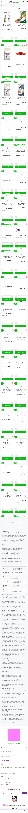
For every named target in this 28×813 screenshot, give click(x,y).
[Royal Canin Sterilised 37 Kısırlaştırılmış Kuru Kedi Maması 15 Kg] (7, 201)
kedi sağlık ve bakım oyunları (11, 670)
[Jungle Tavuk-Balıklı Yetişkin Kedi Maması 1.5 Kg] (20, 148)
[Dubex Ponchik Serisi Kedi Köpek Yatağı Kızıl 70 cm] (7, 360)
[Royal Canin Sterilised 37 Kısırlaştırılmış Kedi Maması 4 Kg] (7, 53)
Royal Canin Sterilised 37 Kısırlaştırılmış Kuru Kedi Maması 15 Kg (7, 204)
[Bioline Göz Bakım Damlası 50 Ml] (7, 333)
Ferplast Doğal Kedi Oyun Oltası (20, 443)
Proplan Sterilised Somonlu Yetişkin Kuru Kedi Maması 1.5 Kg (21, 310)
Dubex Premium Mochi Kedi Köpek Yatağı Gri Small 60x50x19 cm (7, 257)
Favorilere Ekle (13, 45)
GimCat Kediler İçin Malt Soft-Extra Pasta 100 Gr (7, 25)
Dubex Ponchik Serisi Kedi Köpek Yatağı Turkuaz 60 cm (7, 496)
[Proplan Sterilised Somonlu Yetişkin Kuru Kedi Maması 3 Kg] (7, 227)
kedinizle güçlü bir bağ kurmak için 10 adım (11, 684)
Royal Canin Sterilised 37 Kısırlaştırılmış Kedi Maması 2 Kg (7, 98)
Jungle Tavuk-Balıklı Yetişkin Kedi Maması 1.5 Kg (20, 151)
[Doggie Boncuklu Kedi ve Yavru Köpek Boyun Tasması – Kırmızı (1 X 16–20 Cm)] (20, 53)
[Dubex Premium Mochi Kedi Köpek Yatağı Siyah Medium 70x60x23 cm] (7, 307)
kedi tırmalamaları (13, 631)
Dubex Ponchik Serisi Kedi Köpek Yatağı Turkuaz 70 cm (20, 337)
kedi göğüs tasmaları (14, 654)
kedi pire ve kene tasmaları (10, 668)
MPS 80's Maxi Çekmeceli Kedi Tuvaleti (20, 124)
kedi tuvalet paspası (10, 619)
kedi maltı (17, 602)
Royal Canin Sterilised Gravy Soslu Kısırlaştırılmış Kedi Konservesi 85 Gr (7, 151)
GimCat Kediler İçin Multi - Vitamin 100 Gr (21, 177)
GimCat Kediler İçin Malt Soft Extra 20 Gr (21, 416)
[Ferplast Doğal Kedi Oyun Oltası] (20, 440)
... (15, 522)
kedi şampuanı (13, 666)
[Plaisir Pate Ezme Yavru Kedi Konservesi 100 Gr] (7, 440)
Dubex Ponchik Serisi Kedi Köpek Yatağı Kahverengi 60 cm (7, 469)
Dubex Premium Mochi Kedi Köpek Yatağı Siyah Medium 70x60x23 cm (7, 310)
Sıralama (8, 8)
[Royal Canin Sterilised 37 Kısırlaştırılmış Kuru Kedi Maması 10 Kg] (20, 493)
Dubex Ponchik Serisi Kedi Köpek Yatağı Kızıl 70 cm (7, 363)
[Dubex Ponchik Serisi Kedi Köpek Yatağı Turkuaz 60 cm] (7, 493)
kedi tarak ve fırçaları (16, 664)
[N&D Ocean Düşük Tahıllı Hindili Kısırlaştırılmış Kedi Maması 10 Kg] (20, 17)
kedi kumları (22, 615)
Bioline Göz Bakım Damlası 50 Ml (7, 337)
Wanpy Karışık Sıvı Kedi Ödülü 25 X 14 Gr (21, 284)
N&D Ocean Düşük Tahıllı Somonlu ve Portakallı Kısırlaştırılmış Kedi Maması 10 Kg (21, 98)
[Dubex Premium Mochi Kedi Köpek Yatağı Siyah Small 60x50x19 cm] (7, 280)
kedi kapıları (9, 645)
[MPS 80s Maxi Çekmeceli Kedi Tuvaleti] (20, 121)
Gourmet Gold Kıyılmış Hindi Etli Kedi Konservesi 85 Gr (21, 469)
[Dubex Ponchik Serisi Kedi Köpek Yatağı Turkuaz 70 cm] (20, 333)
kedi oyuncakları (10, 627)
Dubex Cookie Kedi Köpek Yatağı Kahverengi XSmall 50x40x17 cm (21, 204)
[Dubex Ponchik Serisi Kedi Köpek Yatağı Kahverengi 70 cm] (7, 386)
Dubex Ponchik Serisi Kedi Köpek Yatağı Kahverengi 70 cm (7, 390)
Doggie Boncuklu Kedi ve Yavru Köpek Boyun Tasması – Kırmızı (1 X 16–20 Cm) (21, 61)
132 (18, 522)
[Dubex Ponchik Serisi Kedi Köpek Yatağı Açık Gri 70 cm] (7, 413)
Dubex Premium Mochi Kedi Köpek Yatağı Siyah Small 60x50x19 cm (7, 284)
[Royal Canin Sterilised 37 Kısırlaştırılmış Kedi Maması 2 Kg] (7, 90)
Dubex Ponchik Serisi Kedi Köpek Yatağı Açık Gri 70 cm (7, 416)
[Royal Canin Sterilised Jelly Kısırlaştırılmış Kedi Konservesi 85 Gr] (20, 386)
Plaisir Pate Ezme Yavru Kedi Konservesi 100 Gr (7, 443)
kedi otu (14, 633)
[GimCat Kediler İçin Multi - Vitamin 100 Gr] (20, 174)
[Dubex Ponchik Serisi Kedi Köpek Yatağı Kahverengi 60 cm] (7, 466)
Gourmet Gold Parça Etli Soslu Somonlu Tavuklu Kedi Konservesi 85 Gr (20, 363)
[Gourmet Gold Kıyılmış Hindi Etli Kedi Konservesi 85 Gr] (20, 466)
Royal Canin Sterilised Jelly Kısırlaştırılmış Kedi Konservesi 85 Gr (21, 390)
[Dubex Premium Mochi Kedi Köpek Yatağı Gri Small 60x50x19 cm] (7, 254)
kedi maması (22, 597)
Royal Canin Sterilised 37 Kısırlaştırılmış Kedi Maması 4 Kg (7, 61)
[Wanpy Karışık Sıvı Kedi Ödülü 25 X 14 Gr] (20, 280)
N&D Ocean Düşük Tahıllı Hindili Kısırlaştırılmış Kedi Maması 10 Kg (21, 25)
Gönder (24, 793)
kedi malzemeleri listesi (12, 554)
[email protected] (5, 778)
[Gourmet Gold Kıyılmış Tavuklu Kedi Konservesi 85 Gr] (20, 254)
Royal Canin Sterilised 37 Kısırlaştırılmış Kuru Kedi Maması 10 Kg (21, 496)
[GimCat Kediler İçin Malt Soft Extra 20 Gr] (20, 413)
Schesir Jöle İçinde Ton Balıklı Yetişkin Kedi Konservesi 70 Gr (7, 177)
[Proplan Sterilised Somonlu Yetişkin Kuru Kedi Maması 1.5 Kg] (20, 307)
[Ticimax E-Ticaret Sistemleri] (14, 809)
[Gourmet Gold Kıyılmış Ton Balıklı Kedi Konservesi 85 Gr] (7, 121)
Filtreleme (21, 8)
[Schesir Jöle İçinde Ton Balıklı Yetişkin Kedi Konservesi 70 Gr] (7, 174)
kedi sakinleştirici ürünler (16, 657)
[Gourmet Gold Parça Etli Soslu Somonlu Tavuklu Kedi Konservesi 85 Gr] (20, 360)
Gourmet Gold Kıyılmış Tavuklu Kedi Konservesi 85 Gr (21, 257)
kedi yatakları (15, 640)
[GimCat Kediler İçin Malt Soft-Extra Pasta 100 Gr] (7, 17)
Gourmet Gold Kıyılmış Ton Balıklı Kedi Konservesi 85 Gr (7, 124)
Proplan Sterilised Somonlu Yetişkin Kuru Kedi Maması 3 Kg (7, 230)
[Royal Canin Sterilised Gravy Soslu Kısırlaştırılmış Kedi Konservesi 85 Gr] (7, 148)
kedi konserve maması (10, 599)
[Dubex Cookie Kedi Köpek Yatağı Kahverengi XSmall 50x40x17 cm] (20, 201)
